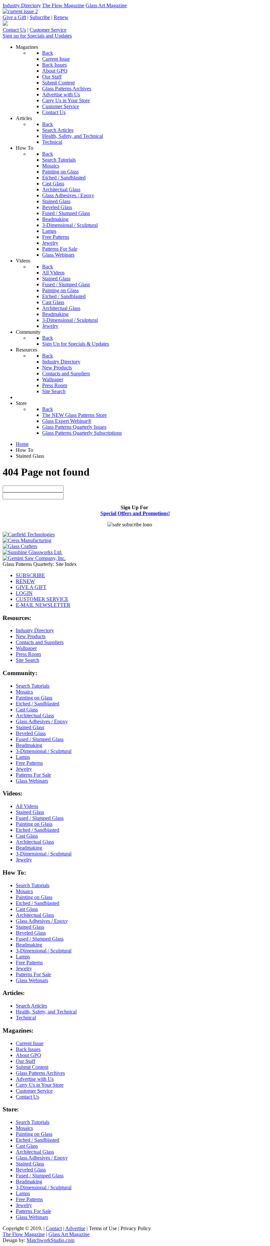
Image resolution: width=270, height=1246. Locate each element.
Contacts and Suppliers (40, 642)
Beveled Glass (31, 733)
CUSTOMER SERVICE (42, 599)
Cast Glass (27, 709)
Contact (54, 1228)
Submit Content (32, 1067)
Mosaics (24, 692)
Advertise (75, 1228)
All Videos (27, 806)
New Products (30, 636)
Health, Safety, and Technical (46, 1011)
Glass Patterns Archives (40, 1073)
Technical (26, 1017)
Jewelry (24, 769)
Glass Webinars (32, 781)
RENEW (25, 581)
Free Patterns (29, 763)
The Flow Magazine (63, 5)
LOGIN (24, 593)
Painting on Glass (34, 698)
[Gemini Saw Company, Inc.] (34, 558)
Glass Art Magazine (106, 5)
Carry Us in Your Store (40, 1085)
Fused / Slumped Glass (40, 739)
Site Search (27, 660)
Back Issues (28, 1049)
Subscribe (40, 17)
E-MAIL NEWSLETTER (43, 605)
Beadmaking (29, 745)
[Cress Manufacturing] (27, 540)
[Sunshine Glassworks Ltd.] (33, 552)
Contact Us (14, 30)
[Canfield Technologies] (29, 534)
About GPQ (28, 1055)
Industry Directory (22, 5)
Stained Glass (30, 727)
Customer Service (48, 30)
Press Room (28, 654)
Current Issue (29, 1043)
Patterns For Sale (33, 775)
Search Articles (31, 1006)
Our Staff (25, 1061)
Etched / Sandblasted (37, 703)
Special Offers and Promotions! (135, 513)
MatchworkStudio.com (50, 1240)
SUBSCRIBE (30, 575)
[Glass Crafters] (20, 546)
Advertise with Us (35, 1079)
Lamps (23, 757)
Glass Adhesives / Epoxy (42, 721)
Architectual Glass (35, 715)
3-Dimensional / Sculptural (43, 751)
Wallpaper (26, 648)
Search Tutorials (32, 686)
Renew (61, 17)
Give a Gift (14, 17)
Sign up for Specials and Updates (37, 36)
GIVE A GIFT (31, 587)
